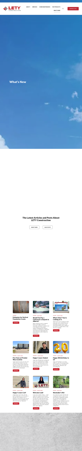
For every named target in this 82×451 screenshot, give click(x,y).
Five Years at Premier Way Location (20, 358)
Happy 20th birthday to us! (61, 358)
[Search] (63, 8)
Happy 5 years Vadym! (40, 358)
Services (34, 6)
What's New (57, 10)
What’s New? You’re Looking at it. (60, 318)
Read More (16, 322)
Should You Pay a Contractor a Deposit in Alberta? (41, 319)
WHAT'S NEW (34, 227)
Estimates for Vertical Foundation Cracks (20, 318)
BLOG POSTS (48, 227)
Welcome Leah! (38, 393)
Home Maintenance (44, 6)
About (28, 6)
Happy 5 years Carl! (19, 393)
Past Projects (56, 6)
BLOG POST (39, 315)
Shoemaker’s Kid (58, 393)
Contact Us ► (73, 8)
